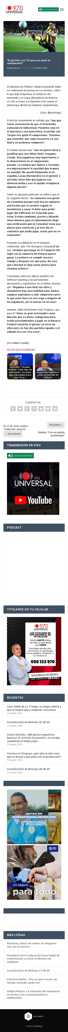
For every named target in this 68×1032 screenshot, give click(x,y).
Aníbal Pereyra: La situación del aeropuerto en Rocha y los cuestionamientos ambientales (33, 994)
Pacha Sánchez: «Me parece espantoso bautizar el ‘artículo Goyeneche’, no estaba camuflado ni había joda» (33, 737)
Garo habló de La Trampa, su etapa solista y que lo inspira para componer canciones (34, 708)
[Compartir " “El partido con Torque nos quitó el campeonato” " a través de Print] (54, 408)
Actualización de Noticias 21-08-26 (28, 722)
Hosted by (34, 1026)
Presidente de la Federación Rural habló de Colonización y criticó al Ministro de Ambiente (33, 958)
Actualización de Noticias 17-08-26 (28, 970)
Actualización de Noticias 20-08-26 (28, 769)
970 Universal (26, 68)
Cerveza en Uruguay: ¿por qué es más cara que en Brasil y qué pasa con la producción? (34, 755)
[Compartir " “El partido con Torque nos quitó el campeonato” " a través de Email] (47, 408)
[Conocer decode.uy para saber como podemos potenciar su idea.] (34, 1016)
